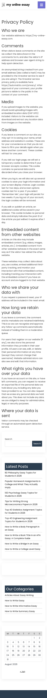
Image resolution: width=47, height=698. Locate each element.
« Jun (22, 671)
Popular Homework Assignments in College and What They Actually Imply (22, 484)
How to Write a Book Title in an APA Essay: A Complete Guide (23, 537)
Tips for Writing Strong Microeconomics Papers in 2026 (21, 503)
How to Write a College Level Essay (22, 549)
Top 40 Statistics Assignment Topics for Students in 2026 (23, 511)
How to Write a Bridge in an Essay (22, 543)
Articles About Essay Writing (19, 595)
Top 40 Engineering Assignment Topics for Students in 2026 (21, 520)
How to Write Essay (14, 600)
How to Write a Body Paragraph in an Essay (22, 528)
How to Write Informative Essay (21, 605)
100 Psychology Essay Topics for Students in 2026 (21, 494)
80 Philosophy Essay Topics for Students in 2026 (20, 474)
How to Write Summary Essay (20, 611)
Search (8, 439)
